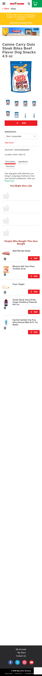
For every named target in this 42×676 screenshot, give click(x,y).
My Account (21, 649)
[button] (19, 32)
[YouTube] (24, 662)
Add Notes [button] (9, 143)
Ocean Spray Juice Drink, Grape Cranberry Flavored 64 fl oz (25, 302)
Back (6, 9)
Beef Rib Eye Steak (21, 251)
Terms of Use (18, 673)
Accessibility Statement (31, 673)
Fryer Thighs (18, 284)
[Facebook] (10, 662)
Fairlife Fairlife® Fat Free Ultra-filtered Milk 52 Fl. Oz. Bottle (25, 322)
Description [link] (10, 162)
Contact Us (21, 656)
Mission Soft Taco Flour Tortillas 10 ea (24, 267)
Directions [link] (10, 166)
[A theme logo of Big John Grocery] (17, 3)
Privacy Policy (8, 673)
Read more (9, 181)
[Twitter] (17, 662)
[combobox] (21, 136)
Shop (13, 9)
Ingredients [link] (23, 162)
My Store (22, 653)
